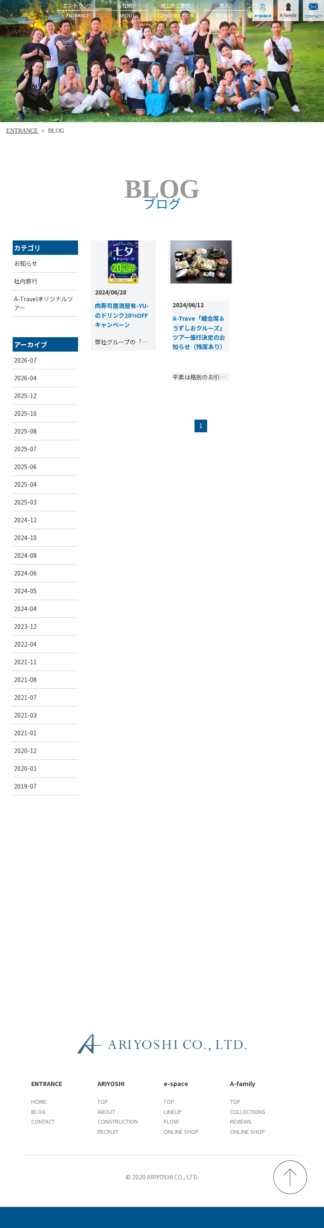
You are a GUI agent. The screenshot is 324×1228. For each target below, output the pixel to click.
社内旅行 (26, 281)
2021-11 (25, 662)
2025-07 (25, 449)
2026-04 (25, 378)
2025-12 (25, 395)
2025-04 (25, 484)
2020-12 (25, 750)
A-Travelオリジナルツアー (43, 303)
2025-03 (25, 502)
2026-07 (25, 360)
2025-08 (25, 431)
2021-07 (25, 697)
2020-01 (25, 768)
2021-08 (25, 679)
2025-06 (25, 466)
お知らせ (26, 263)
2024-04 (25, 608)
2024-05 (25, 591)
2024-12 (25, 520)
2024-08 (25, 555)
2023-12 (25, 626)
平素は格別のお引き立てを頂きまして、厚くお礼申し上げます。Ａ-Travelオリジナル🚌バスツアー (201, 377)
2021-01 (25, 733)
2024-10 (25, 537)
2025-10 (25, 413)
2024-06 (25, 573)
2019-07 (25, 786)
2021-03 (25, 715)
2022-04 (25, 644)
